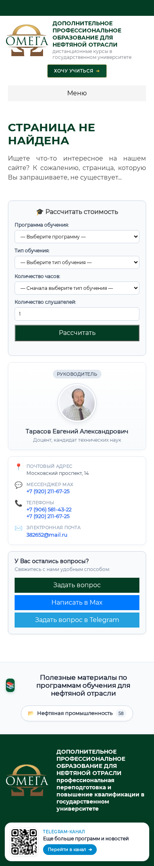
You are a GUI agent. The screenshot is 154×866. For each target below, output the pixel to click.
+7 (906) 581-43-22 (48, 509)
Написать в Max (77, 602)
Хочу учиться (77, 71)
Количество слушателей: (45, 302)
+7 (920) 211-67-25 (47, 491)
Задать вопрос (77, 585)
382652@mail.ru (47, 534)
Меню (77, 93)
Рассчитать (77, 333)
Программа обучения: (42, 225)
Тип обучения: (32, 250)
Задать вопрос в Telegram (77, 620)
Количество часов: (37, 276)
